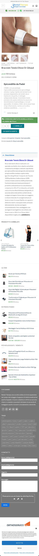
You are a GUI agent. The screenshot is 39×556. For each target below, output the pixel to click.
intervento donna (20, 433)
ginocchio (4, 430)
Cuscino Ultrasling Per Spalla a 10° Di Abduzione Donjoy (8, 247)
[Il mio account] (33, 6)
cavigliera (31, 421)
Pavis (26, 436)
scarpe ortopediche (16, 442)
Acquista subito (10, 131)
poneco (15, 439)
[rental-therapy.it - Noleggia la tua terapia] (19, 6)
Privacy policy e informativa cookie (11, 552)
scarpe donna (5, 442)
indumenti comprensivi (8, 433)
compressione (11, 424)
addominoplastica (7, 421)
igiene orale (22, 430)
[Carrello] (36, 6)
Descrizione (9, 155)
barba (14, 421)
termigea (24, 445)
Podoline (4, 439)
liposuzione (5, 436)
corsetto (18, 424)
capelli (19, 421)
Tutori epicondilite (25, 138)
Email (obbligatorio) (7, 465)
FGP (22, 427)
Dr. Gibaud (14, 141)
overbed (21, 436)
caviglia (25, 421)
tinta (29, 445)
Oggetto (4, 472)
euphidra (17, 427)
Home (3, 63)
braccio (8, 141)
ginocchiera (32, 427)
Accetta (19, 543)
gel (26, 427)
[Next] (34, 34)
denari (30, 424)
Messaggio (4, 479)
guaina (10, 430)
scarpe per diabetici (28, 442)
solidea (10, 445)
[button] (36, 528)
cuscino (24, 424)
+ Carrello (17, 126)
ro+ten (30, 439)
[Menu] (3, 5)
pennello (32, 436)
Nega (20, 548)
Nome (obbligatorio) (7, 457)
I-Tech (15, 430)
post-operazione (22, 439)
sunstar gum (17, 445)
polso (9, 439)
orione (16, 436)
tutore (34, 445)
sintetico (4, 445)
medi (11, 436)
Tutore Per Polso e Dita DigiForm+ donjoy (27, 246)
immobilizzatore (31, 430)
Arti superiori (21, 63)
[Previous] (4, 34)
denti (34, 424)
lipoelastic (29, 433)
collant (3, 424)
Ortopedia (10, 63)
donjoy (4, 427)
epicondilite (20, 141)
